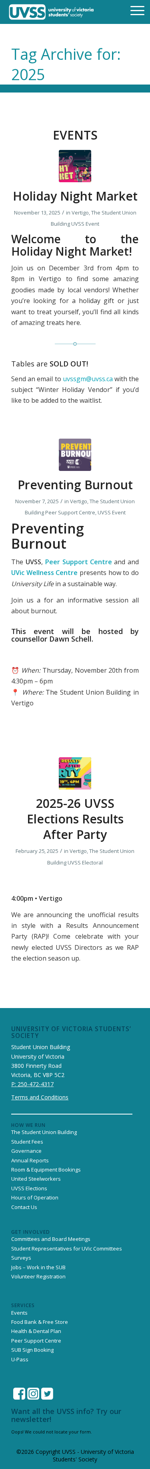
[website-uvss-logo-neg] (51, 12)
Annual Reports (30, 1160)
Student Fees (27, 1141)
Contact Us (24, 1207)
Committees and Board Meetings (50, 1239)
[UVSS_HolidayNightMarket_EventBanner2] (75, 166)
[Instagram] (33, 1394)
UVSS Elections (29, 1188)
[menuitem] (132, 10)
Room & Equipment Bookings (46, 1169)
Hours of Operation (34, 1197)
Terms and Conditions (39, 1097)
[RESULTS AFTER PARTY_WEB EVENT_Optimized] (75, 773)
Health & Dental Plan (36, 1331)
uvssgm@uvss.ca (88, 378)
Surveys (21, 1257)
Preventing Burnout (75, 485)
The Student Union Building (44, 1132)
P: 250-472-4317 (32, 1084)
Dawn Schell (70, 639)
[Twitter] (47, 1394)
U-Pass (19, 1359)
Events (19, 1312)
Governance (26, 1150)
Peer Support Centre (70, 512)
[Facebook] (19, 1394)
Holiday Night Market (75, 196)
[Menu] (132, 10)
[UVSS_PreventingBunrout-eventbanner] (75, 455)
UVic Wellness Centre (44, 572)
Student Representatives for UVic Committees (66, 1248)
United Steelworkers (36, 1178)
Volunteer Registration (38, 1276)
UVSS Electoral (85, 862)
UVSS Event (85, 223)
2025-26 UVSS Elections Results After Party (75, 819)
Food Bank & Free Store (39, 1321)
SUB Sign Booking (32, 1349)
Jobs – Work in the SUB (38, 1267)
